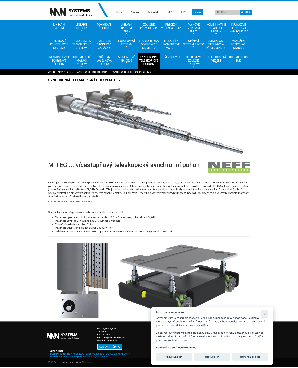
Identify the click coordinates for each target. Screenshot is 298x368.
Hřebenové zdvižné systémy (193, 60)
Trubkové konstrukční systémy (59, 44)
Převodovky (171, 57)
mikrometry (84, 356)
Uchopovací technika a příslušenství (216, 44)
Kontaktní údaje (109, 346)
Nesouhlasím (212, 357)
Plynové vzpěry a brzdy (193, 28)
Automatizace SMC (239, 58)
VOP (170, 12)
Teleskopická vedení (216, 58)
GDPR (183, 12)
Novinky (135, 12)
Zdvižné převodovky (149, 26)
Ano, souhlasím (174, 357)
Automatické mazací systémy (81, 60)
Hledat (247, 12)
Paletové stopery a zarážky (104, 44)
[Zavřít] (264, 314)
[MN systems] (78, 10)
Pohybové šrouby (104, 26)
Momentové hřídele (126, 58)
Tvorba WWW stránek (71, 362)
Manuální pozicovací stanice (238, 44)
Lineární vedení (59, 26)
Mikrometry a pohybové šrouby (59, 60)
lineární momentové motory (63, 356)
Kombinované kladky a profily (216, 28)
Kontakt (198, 12)
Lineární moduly (82, 26)
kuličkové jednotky (74, 353)
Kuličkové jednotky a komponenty (238, 28)
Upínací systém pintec (193, 42)
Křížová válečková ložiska (104, 60)
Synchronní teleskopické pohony (148, 60)
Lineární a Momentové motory (171, 44)
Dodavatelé (153, 12)
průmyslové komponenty (118, 353)
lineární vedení (57, 353)
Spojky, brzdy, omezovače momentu (149, 44)
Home (119, 12)
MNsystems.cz (65, 72)
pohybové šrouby (99, 356)
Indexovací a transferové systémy (81, 44)
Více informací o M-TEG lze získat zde (70, 201)
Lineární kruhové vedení (126, 28)
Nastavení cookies (250, 357)
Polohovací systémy (126, 42)
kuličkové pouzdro (95, 353)
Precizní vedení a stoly (171, 26)
